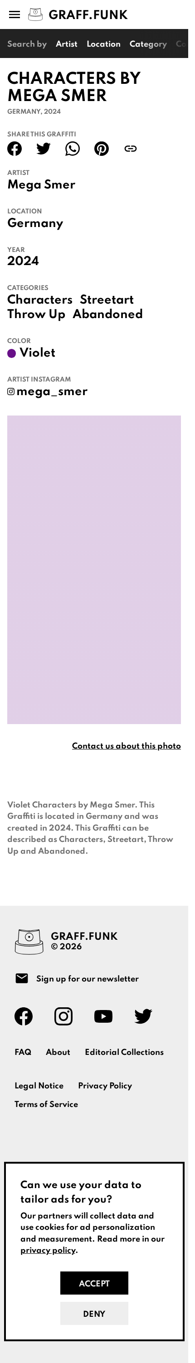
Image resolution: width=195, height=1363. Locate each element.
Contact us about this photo (126, 746)
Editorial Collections (124, 1053)
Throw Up (36, 314)
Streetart (107, 300)
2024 (23, 261)
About (58, 1053)
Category (148, 44)
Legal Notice (39, 1086)
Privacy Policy (105, 1086)
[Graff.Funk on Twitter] (147, 1016)
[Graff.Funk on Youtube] (107, 1016)
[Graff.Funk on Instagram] (67, 1016)
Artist (67, 44)
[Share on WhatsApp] (72, 148)
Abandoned (108, 314)
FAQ (23, 1053)
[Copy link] (130, 148)
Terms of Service (46, 1105)
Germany (35, 223)
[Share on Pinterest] (101, 148)
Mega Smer (41, 185)
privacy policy (47, 1251)
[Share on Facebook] (14, 148)
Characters (40, 300)
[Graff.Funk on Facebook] (27, 1016)
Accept (94, 1284)
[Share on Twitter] (43, 148)
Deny (94, 1314)
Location (104, 44)
